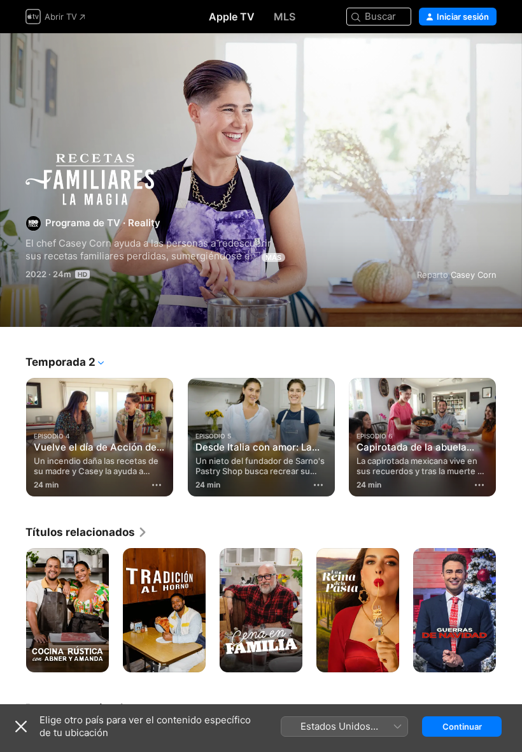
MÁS (273, 257)
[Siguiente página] (509, 437)
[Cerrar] (21, 726)
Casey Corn (474, 275)
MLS (284, 16)
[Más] (157, 485)
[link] (86, 532)
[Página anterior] (13, 437)
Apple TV (232, 16)
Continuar (462, 726)
